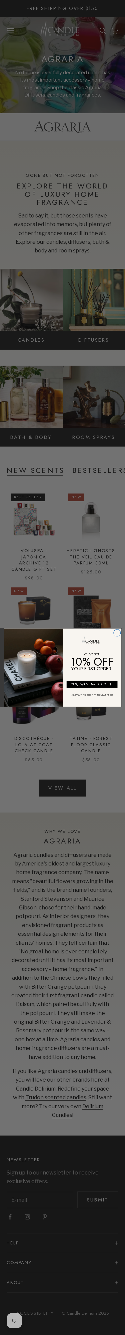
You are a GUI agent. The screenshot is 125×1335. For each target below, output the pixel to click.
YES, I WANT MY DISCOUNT (92, 684)
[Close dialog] (116, 632)
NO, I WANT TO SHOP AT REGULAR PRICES (91, 694)
